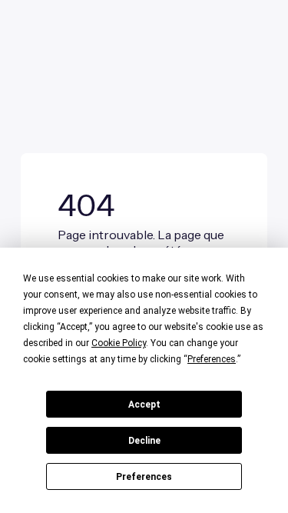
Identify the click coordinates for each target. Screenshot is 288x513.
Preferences (144, 476)
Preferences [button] (211, 359)
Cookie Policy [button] (118, 343)
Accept (144, 404)
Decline (144, 440)
